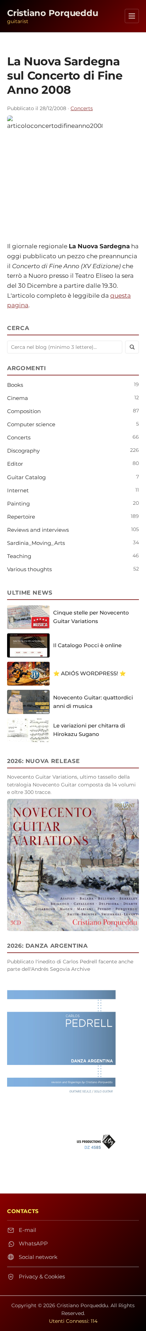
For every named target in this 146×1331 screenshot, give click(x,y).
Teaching (19, 556)
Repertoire (21, 516)
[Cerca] (132, 347)
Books (15, 385)
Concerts (82, 108)
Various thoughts (29, 569)
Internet (18, 490)
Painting (18, 503)
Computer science (31, 424)
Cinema (17, 398)
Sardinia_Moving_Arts (36, 543)
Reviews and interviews (38, 529)
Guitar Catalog (26, 477)
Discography (23, 450)
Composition (24, 411)
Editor (15, 463)
